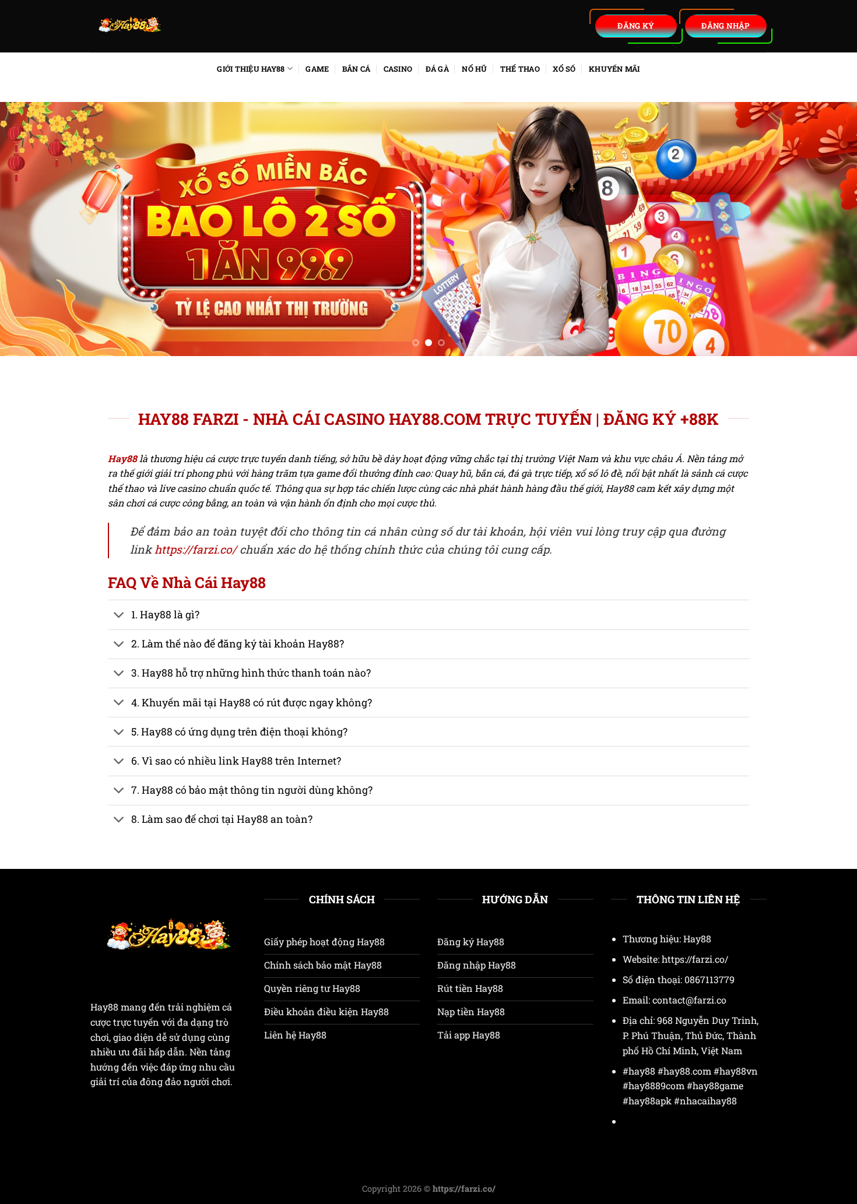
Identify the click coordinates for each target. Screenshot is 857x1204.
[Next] (824, 228)
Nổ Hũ (474, 68)
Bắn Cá (356, 68)
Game (317, 68)
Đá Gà (437, 68)
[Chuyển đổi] (119, 615)
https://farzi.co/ (195, 549)
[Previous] (32, 228)
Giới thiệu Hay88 (251, 68)
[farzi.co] (200, 26)
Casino (398, 68)
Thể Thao (520, 68)
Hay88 (104, 1007)
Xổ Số (564, 68)
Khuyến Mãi (614, 68)
